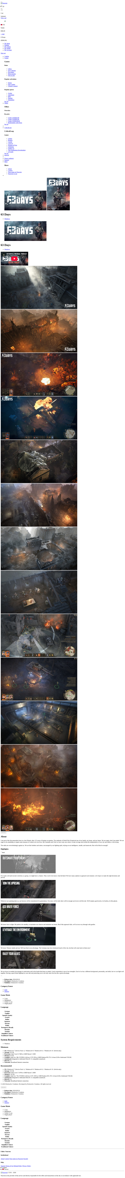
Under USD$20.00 (13, 118)
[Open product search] (1, 8)
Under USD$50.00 (13, 119)
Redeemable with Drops (15, 122)
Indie (5, 990)
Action (10, 93)
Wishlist (6, 45)
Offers (10, 69)
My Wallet (7, 48)
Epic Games (11, 84)
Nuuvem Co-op (12, 174)
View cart (3, 18)
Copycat (10, 143)
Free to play (11, 75)
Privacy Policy (27, 1166)
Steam (10, 83)
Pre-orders (11, 72)
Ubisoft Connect (13, 86)
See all (6, 101)
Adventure (11, 95)
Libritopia (11, 147)
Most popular (12, 74)
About (10, 169)
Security (25, 1159)
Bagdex (10, 140)
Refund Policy (18, 1166)
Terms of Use (9, 1166)
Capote (10, 142)
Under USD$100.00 (14, 121)
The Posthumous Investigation (17, 150)
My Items (7, 43)
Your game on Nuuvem (15, 172)
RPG (9, 96)
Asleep (10, 138)
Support (3, 1166)
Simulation (11, 100)
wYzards (10, 152)
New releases (12, 70)
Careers (10, 170)
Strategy (6, 991)
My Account (8, 50)
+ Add (2, 34)
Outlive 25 (11, 148)
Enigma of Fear (12, 145)
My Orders (7, 47)
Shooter (10, 98)
